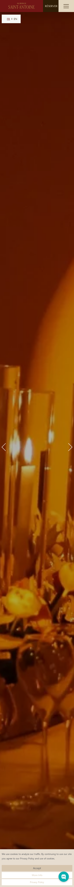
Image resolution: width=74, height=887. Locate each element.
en (15, 19)
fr (8, 19)
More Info (37, 875)
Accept (37, 868)
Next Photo (68, 447)
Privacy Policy (27, 858)
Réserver (51, 6)
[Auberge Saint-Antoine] (21, 6)
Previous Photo (5, 447)
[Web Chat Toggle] (64, 877)
